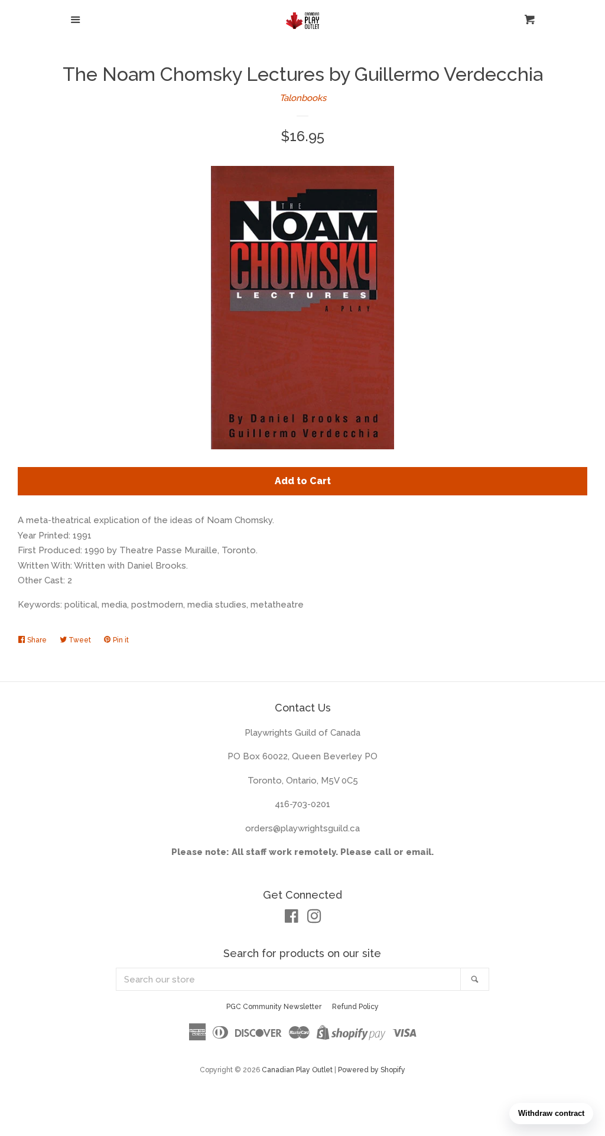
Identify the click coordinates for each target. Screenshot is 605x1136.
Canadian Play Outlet (297, 1070)
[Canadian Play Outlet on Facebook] (291, 918)
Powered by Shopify (371, 1070)
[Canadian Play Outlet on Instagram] (314, 918)
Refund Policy (355, 1007)
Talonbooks (302, 98)
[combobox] (288, 979)
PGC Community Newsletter (273, 1007)
